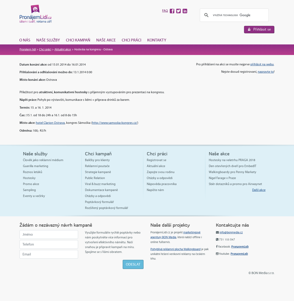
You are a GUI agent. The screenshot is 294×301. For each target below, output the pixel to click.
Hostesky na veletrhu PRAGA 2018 (232, 160)
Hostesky (29, 178)
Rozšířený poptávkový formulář (106, 208)
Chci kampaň (78, 40)
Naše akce (106, 40)
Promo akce (31, 184)
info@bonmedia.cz (231, 232)
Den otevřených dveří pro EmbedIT (232, 166)
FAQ (165, 11)
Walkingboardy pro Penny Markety (232, 172)
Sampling (29, 190)
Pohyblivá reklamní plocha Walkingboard (175, 249)
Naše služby (48, 40)
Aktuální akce (62, 49)
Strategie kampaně (98, 172)
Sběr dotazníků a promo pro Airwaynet (235, 184)
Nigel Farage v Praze (222, 178)
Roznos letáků (32, 172)
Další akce (259, 190)
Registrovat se (156, 160)
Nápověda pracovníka (162, 184)
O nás (24, 40)
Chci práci (131, 40)
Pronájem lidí (28, 49)
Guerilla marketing (35, 166)
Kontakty (156, 40)
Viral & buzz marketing (100, 184)
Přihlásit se (262, 29)
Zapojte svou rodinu (161, 172)
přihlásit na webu (262, 64)
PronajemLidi (240, 247)
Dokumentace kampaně (101, 190)
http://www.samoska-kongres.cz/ (114, 123)
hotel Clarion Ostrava (50, 123)
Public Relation (95, 178)
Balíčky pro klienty (97, 160)
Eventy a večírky (34, 196)
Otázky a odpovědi (98, 196)
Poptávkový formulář (99, 202)
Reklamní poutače (97, 166)
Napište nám (155, 190)
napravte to (266, 72)
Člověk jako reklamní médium (43, 160)
